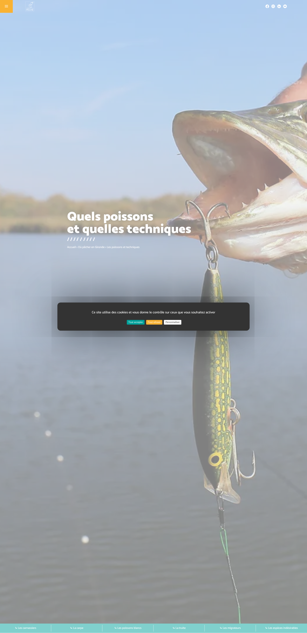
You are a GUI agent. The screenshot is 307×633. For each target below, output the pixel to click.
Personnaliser (172, 322)
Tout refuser (154, 322)
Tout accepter (135, 322)
